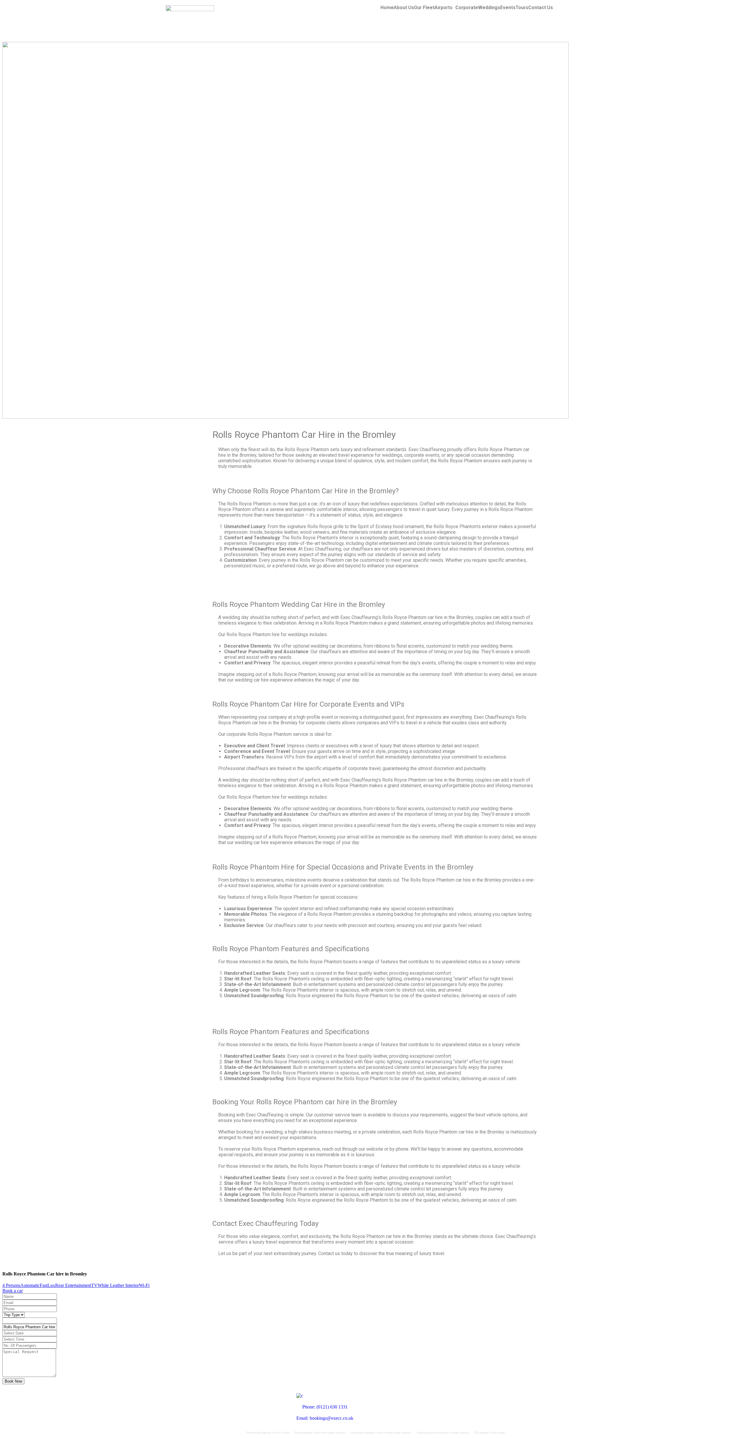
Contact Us (540, 7)
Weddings (489, 7)
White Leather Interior (118, 1285)
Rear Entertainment (73, 1285)
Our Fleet (424, 7)
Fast (43, 1285)
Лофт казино (497, 1432)
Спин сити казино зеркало (329, 1432)
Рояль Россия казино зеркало (393, 1432)
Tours (522, 7)
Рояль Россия (280, 1432)
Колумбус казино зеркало (453, 1432)
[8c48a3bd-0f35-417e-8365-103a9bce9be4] (285, 417)
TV (94, 1285)
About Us (404, 7)
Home (387, 7)
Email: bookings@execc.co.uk (324, 1418)
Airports (443, 7)
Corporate (466, 7)
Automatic (30, 1285)
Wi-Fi (144, 1285)
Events (508, 7)
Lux (51, 1285)
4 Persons (11, 1285)
